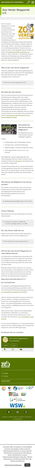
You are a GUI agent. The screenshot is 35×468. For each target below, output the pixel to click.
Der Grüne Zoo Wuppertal (12, 2)
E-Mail (14, 345)
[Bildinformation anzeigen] (32, 37)
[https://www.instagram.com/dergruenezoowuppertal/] (17, 412)
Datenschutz (28, 416)
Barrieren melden (13, 416)
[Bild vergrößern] (26, 31)
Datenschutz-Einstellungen (13, 465)
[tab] (4, 350)
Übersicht (21, 416)
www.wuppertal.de (17, 419)
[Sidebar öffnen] (33, 2)
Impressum (4, 416)
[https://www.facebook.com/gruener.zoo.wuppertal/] (9, 412)
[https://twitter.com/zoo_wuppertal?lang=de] (26, 412)
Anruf (6, 345)
